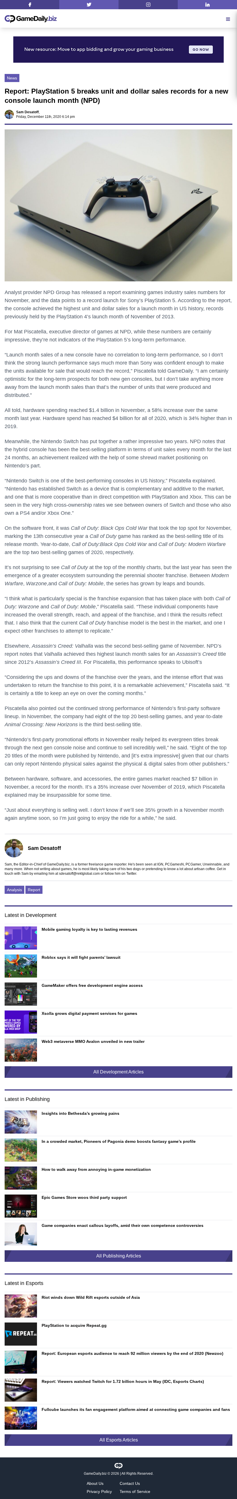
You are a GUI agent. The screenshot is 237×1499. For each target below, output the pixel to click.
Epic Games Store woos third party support (84, 1197)
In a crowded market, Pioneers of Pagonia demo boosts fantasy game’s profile (119, 1141)
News (12, 78)
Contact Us (130, 1483)
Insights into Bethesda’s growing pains (80, 1113)
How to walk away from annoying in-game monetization (96, 1169)
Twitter (131, 874)
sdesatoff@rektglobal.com (79, 874)
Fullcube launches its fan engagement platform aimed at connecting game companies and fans (136, 1409)
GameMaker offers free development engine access (92, 985)
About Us (95, 1483)
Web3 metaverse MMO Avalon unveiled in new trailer (93, 1041)
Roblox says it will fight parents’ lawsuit (81, 957)
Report (34, 889)
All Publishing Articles (118, 1255)
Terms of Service (135, 1491)
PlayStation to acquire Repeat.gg (74, 1325)
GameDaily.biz (95, 1474)
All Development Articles (118, 1071)
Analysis (14, 889)
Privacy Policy (99, 1491)
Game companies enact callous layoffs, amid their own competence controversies (122, 1225)
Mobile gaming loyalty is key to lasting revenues (89, 929)
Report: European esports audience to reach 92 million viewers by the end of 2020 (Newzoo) (132, 1353)
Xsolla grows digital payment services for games (89, 1013)
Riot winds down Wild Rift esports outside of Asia (91, 1297)
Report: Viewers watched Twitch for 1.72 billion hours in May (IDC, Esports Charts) (123, 1381)
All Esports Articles (118, 1439)
